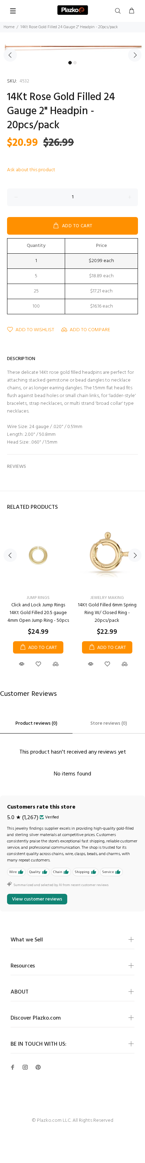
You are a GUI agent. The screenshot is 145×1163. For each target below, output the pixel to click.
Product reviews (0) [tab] (36, 723)
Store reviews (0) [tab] (108, 723)
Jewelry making (107, 597)
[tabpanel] (72, 50)
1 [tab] (70, 62)
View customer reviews (37, 899)
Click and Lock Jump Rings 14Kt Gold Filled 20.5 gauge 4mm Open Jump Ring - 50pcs (38, 613)
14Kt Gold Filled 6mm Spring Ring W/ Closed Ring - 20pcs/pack (107, 613)
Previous (10, 55)
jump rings (38, 597)
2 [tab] (75, 62)
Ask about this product (31, 170)
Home (9, 27)
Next (134, 55)
